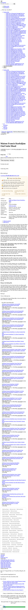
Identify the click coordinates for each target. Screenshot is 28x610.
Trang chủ (4, 131)
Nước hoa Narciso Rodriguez (12, 34)
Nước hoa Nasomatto (10, 52)
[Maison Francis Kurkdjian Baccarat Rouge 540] (12, 457)
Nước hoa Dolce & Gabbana (19, 19)
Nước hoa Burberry (10, 15)
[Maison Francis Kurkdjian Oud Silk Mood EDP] (13, 370)
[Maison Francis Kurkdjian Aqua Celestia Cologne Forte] (14, 443)
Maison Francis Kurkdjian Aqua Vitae (10, 436)
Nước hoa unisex (17, 22)
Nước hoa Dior (9, 19)
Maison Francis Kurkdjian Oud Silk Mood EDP (12, 371)
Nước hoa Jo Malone (6, 525)
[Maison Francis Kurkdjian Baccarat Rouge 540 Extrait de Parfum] (14, 495)
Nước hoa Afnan (21, 35)
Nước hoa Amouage (10, 36)
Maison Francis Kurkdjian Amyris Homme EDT (12, 319)
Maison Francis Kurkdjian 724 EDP (9, 385)
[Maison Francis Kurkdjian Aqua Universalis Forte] (13, 411)
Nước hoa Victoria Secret (13, 532)
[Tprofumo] (3, 2)
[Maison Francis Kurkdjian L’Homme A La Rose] (13, 391)
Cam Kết (21, 100)
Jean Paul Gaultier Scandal (7, 549)
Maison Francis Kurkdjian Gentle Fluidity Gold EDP (13, 350)
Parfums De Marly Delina (7, 551)
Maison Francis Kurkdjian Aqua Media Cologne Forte (13, 343)
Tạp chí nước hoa (24, 99)
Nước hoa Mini (23, 26)
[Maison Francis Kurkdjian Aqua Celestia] (11, 474)
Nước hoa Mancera (22, 30)
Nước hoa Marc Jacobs (11, 31)
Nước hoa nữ (22, 537)
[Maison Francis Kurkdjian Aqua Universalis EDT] (13, 377)
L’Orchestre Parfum (10, 26)
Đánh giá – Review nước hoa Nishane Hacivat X (13, 586)
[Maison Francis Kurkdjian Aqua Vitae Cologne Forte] (14, 428)
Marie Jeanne (19, 31)
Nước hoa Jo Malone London (12, 24)
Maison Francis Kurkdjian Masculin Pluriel (11, 406)
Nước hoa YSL (21, 63)
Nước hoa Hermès (10, 22)
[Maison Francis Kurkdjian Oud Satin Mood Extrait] (13, 356)
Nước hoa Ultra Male (15, 537)
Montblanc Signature (6, 544)
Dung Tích (3, 154)
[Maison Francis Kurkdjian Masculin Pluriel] (12, 405)
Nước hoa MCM (9, 50)
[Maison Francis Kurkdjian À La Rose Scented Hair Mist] (14, 333)
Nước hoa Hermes (16, 549)
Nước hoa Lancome (5, 533)
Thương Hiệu (6, 12)
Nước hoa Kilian (17, 25)
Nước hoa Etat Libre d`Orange (12, 44)
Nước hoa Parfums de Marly (12, 55)
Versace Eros (15, 548)
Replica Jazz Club (16, 551)
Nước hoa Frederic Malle (11, 45)
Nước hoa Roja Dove (21, 56)
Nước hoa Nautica (19, 52)
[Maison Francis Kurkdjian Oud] (9, 468)
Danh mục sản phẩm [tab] (8, 66)
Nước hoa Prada (21, 55)
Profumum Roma (16, 59)
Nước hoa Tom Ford (10, 62)
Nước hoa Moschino (10, 51)
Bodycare (18, 29)
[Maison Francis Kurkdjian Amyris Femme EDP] (13, 311)
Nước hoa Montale (18, 33)
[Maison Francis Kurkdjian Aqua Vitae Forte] (12, 363)
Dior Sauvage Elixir (13, 540)
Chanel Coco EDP (18, 546)
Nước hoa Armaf (18, 36)
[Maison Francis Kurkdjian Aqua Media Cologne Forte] (14, 342)
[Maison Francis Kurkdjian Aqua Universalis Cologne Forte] (14, 420)
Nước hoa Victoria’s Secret (12, 63)
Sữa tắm (18, 64)
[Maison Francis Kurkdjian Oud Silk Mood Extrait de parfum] (14, 481)
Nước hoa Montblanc (17, 50)
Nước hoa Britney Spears (19, 37)
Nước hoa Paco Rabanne (19, 53)
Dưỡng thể (14, 64)
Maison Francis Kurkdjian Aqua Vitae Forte (11, 364)
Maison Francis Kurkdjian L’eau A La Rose (11, 399)
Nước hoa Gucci (20, 20)
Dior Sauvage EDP (20, 539)
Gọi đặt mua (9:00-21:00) (10, 175)
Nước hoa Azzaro (10, 37)
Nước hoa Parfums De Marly (16, 528)
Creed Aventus (13, 544)
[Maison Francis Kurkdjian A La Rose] (10, 502)
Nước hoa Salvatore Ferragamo (12, 61)
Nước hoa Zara (9, 59)
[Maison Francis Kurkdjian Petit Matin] (10, 463)
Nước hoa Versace (10, 58)
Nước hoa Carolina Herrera (12, 18)
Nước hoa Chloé (17, 39)
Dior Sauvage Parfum (6, 542)
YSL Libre (4, 546)
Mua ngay (12, 160)
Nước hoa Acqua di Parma (11, 35)
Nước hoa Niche (22, 24)
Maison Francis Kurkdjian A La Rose (10, 503)
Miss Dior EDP (20, 544)
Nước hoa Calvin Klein (11, 17)
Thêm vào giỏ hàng (5, 160)
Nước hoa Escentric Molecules (12, 42)
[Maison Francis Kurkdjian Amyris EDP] (11, 304)
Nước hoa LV (20, 535)
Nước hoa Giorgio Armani (11, 20)
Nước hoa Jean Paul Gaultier (12, 23)
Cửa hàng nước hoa (12, 539)
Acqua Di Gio (4, 548)
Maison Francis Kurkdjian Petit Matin (10, 464)
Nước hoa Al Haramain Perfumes (13, 13)
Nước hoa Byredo (10, 39)
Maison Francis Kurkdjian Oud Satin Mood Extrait (13, 357)
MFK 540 (10, 548)
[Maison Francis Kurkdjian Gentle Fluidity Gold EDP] (14, 349)
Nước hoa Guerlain (10, 46)
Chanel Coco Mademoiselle (16, 542)
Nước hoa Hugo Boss (19, 46)
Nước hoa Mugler (18, 51)
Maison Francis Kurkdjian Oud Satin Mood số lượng (12, 157)
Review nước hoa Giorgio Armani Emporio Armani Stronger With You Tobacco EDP (14, 582)
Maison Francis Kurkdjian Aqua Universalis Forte (12, 413)
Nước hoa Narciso (20, 509)
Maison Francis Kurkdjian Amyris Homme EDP (12, 326)
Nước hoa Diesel (9, 41)
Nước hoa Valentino (20, 57)
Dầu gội (21, 64)
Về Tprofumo (5, 124)
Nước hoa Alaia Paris (10, 14)
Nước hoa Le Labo (19, 28)
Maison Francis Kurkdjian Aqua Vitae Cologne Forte (13, 429)
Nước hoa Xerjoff (18, 58)
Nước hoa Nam (5, 539)
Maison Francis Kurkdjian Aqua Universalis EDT (12, 378)
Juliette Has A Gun (10, 25)
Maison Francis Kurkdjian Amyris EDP (10, 305)
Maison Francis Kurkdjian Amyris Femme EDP (12, 312)
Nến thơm (24, 31)
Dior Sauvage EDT (5, 540)
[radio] (9, 154)
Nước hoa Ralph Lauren (11, 56)
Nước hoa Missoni (10, 33)
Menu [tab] (5, 67)
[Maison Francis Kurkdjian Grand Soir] (10, 488)
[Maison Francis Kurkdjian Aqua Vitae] (10, 435)
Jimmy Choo (21, 23)
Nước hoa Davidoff (17, 40)
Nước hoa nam (22, 14)
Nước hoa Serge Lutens (11, 57)
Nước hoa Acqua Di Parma (15, 512)
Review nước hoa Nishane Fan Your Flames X (13, 589)
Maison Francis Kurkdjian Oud (8, 469)
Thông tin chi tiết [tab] (7, 221)
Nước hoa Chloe (5, 535)
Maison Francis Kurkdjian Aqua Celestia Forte (12, 451)
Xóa (7, 156)
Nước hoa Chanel (21, 18)
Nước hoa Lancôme (10, 28)
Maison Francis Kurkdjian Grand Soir (10, 489)
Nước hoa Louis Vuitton (11, 29)
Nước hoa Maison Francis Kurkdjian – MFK (15, 48)
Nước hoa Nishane (10, 53)
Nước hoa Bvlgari (18, 15)
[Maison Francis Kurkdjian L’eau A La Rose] (12, 398)
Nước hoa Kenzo (9, 47)
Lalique (16, 26)
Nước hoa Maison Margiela (12, 30)
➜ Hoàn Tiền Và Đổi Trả (20, 193)
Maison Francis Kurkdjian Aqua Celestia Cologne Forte (14, 444)
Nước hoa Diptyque (17, 41)
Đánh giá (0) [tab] (6, 222)
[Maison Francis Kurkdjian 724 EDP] (10, 384)
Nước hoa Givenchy (21, 45)
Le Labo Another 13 (10, 546)
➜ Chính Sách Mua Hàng (7, 191)
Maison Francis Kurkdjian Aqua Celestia (10, 475)
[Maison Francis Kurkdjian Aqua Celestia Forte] (12, 450)
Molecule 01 (20, 533)
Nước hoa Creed (9, 40)
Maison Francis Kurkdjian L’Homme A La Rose (12, 392)
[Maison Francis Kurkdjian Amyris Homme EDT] (13, 318)
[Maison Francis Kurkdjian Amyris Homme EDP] (13, 325)
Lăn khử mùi (9, 64)
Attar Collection (18, 14)
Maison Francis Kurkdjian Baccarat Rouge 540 (12, 458)
